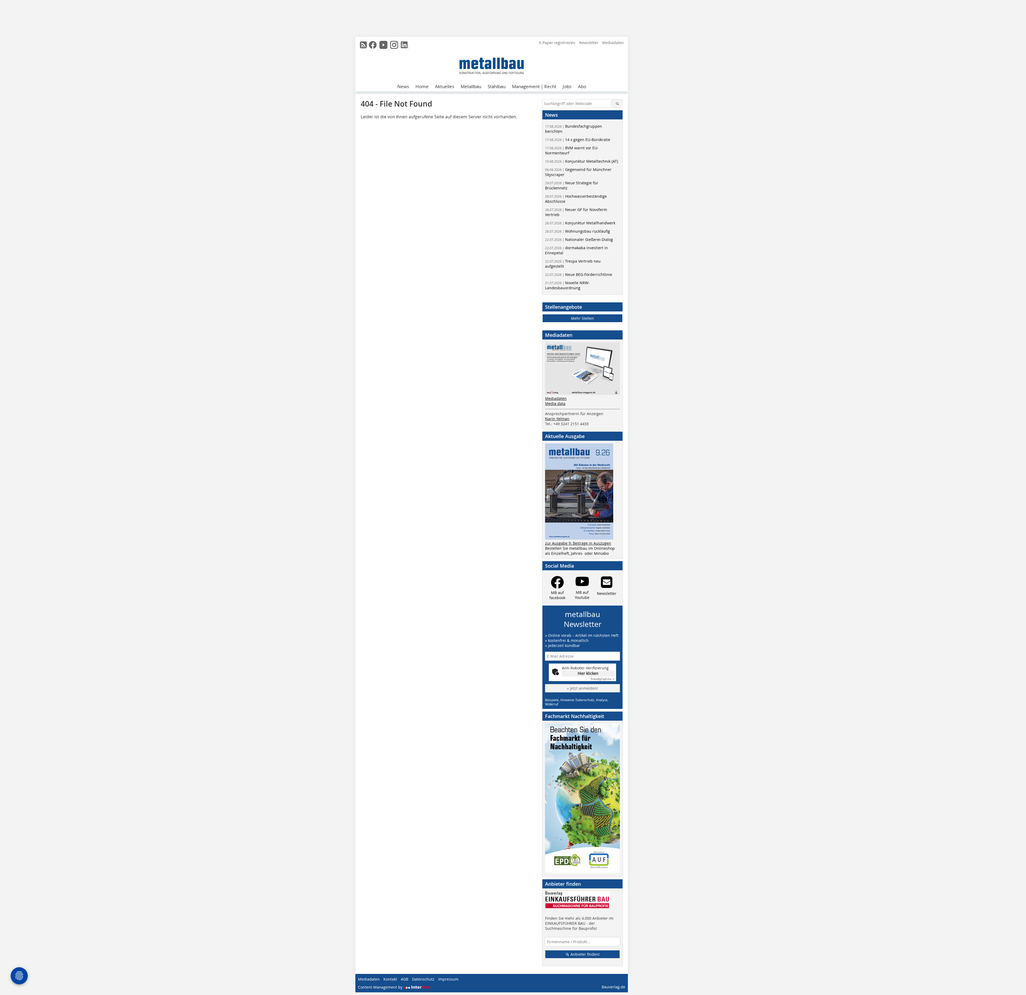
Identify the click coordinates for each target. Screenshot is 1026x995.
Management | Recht (534, 86)
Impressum (448, 979)
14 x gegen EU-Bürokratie (577, 139)
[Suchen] (617, 103)
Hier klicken (588, 673)
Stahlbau (497, 86)
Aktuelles (444, 86)
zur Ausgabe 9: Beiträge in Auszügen (578, 543)
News (403, 86)
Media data (555, 403)
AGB (404, 979)
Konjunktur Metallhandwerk (580, 222)
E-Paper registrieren (557, 42)
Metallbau (471, 86)
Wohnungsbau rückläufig (577, 231)
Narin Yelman (557, 418)
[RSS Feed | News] (363, 45)
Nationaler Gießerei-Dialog (579, 239)
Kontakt (390, 979)
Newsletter (588, 42)
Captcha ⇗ (602, 679)
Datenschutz (423, 979)
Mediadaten (613, 42)
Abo (582, 86)
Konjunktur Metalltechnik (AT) (581, 161)
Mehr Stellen (582, 318)
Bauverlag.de (613, 986)
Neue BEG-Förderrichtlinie (578, 274)
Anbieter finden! (584, 954)
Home (422, 86)
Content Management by (380, 987)
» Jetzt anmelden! (582, 688)
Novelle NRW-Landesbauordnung (567, 285)
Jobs (567, 86)
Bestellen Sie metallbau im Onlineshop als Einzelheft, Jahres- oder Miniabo (580, 551)
